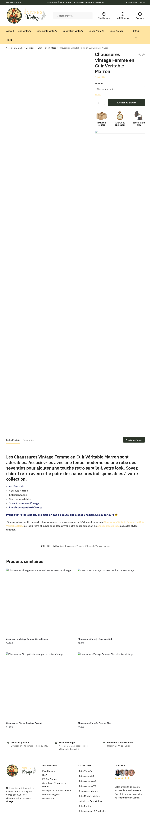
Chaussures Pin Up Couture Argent (24, 723)
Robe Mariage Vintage (89, 796)
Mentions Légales (51, 794)
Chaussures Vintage (47, 47)
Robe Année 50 (86, 776)
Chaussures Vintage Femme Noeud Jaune (27, 639)
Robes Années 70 (87, 786)
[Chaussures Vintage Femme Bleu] (111, 686)
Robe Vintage (85, 771)
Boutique (30, 47)
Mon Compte (104, 18)
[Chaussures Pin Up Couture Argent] (39, 686)
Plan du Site (48, 798)
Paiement (140, 18)
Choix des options (39, 649)
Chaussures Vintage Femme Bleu (94, 723)
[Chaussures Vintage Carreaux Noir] (111, 602)
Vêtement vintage (14, 47)
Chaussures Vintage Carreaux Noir (95, 639)
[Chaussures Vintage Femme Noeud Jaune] (39, 602)
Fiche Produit (13, 440)
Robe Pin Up (84, 806)
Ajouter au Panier (134, 440)
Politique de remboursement (56, 790)
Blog (44, 775)
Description (28, 440)
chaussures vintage (108, 526)
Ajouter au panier (126, 102)
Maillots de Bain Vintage (90, 801)
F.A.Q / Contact (122, 18)
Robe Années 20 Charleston (92, 811)
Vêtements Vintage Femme (97, 546)
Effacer (98, 94)
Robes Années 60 (87, 781)
